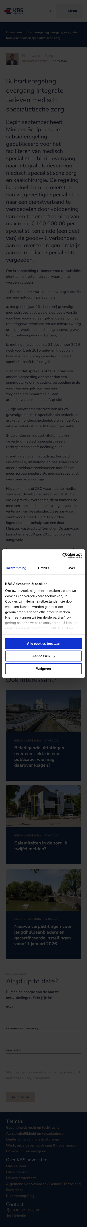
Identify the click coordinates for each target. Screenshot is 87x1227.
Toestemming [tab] (15, 568)
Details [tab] (43, 568)
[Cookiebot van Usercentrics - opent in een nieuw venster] (62, 555)
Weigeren (43, 669)
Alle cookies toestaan (43, 643)
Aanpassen (41, 656)
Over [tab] (71, 568)
